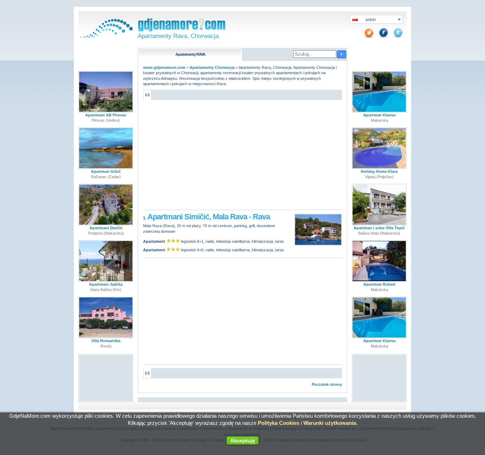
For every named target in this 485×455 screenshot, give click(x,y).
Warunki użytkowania (329, 423)
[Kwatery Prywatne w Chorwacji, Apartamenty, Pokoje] (105, 36)
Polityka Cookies (278, 423)
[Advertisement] (242, 156)
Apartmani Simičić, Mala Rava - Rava (208, 216)
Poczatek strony (327, 384)
